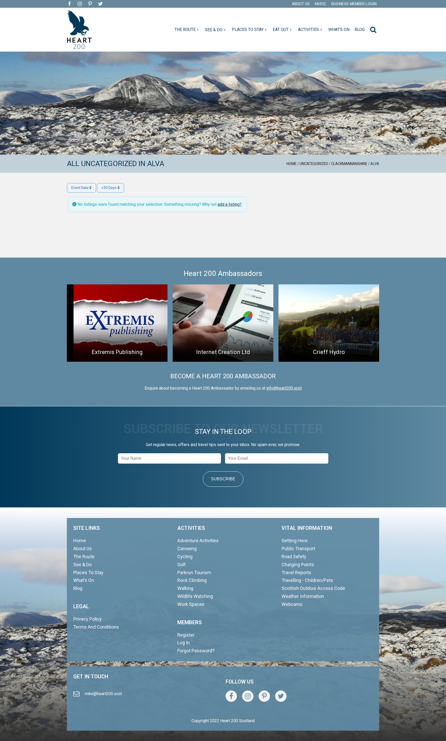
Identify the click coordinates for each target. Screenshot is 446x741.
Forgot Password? (195, 650)
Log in (183, 642)
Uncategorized (314, 164)
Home (291, 164)
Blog (77, 588)
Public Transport (298, 548)
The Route (83, 556)
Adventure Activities (198, 540)
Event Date (80, 188)
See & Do (82, 564)
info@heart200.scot (284, 388)
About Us (82, 548)
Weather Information (303, 596)
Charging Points (298, 564)
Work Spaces (190, 604)
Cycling (185, 556)
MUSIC (320, 4)
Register (186, 635)
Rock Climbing (192, 580)
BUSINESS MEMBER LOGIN (354, 4)
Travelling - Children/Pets (307, 580)
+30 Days (109, 188)
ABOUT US (301, 4)
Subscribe (223, 479)
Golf (181, 564)
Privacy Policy (87, 619)
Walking (185, 588)
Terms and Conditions (96, 627)
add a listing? (230, 204)
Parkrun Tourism (194, 572)
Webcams (292, 604)
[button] (187, 29)
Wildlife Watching (195, 596)
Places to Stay (88, 572)
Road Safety (294, 556)
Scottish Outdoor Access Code (313, 588)
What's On (83, 580)
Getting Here (295, 540)
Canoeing (187, 548)
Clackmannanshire (349, 164)
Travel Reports (296, 572)
